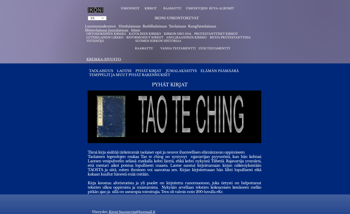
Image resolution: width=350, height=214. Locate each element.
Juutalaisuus (118, 30)
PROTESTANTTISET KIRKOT (216, 33)
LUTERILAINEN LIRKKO (105, 37)
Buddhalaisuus (155, 26)
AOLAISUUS (102, 71)
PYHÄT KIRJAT (148, 71)
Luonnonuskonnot (101, 26)
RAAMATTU (172, 8)
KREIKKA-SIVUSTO (103, 59)
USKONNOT (130, 8)
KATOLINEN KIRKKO (145, 33)
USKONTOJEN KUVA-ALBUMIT (210, 8)
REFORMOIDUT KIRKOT (145, 37)
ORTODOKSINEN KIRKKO (106, 33)
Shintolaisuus (96, 30)
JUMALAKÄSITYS (182, 71)
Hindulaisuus (129, 26)
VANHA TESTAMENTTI (178, 48)
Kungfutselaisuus (202, 26)
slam (136, 30)
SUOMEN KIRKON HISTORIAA (158, 41)
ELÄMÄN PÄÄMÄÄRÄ (219, 71)
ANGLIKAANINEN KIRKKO (186, 37)
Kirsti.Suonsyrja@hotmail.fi (131, 212)
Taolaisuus (177, 26)
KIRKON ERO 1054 (177, 33)
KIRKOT (151, 8)
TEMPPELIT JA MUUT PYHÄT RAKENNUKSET (129, 75)
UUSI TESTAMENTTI (214, 48)
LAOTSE (125, 71)
